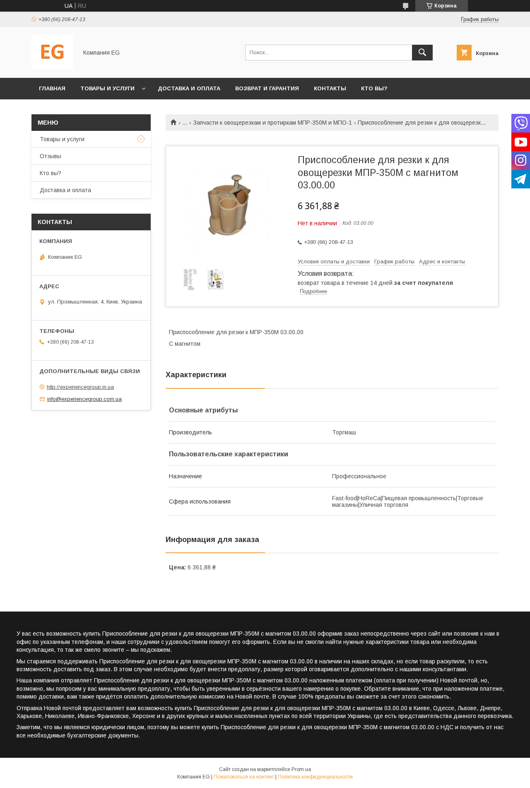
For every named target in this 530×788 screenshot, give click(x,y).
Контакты (330, 88)
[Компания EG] (52, 67)
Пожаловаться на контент (244, 777)
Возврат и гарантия (267, 88)
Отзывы (50, 156)
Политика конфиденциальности (315, 777)
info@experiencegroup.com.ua (84, 399)
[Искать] (422, 52)
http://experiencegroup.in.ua (80, 387)
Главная (52, 88)
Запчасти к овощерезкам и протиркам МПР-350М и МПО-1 (272, 122)
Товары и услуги (107, 88)
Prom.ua (301, 769)
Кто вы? (374, 88)
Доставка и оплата (189, 88)
